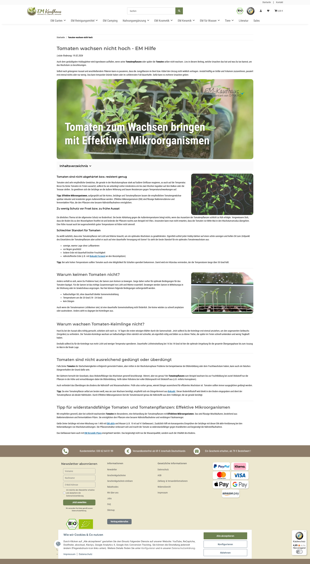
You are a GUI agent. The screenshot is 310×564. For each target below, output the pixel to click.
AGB (159, 475)
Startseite (266, 2)
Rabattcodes (112, 487)
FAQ (109, 504)
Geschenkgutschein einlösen (120, 481)
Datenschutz (163, 469)
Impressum (163, 492)
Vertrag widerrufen (119, 521)
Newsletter (112, 469)
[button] (260, 11)
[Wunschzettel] (268, 11)
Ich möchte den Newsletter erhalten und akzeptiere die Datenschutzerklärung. (80, 493)
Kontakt (279, 2)
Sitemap (111, 510)
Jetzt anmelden (79, 502)
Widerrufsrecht (164, 487)
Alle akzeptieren (225, 535)
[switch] (299, 552)
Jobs (109, 498)
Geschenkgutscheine (116, 475)
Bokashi (171, 391)
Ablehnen (225, 552)
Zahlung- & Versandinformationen (173, 481)
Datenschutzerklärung (79, 511)
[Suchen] (179, 10)
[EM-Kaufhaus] (44, 11)
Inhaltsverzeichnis (74, 166)
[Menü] (305, 532)
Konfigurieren (225, 544)
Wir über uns (112, 492)
